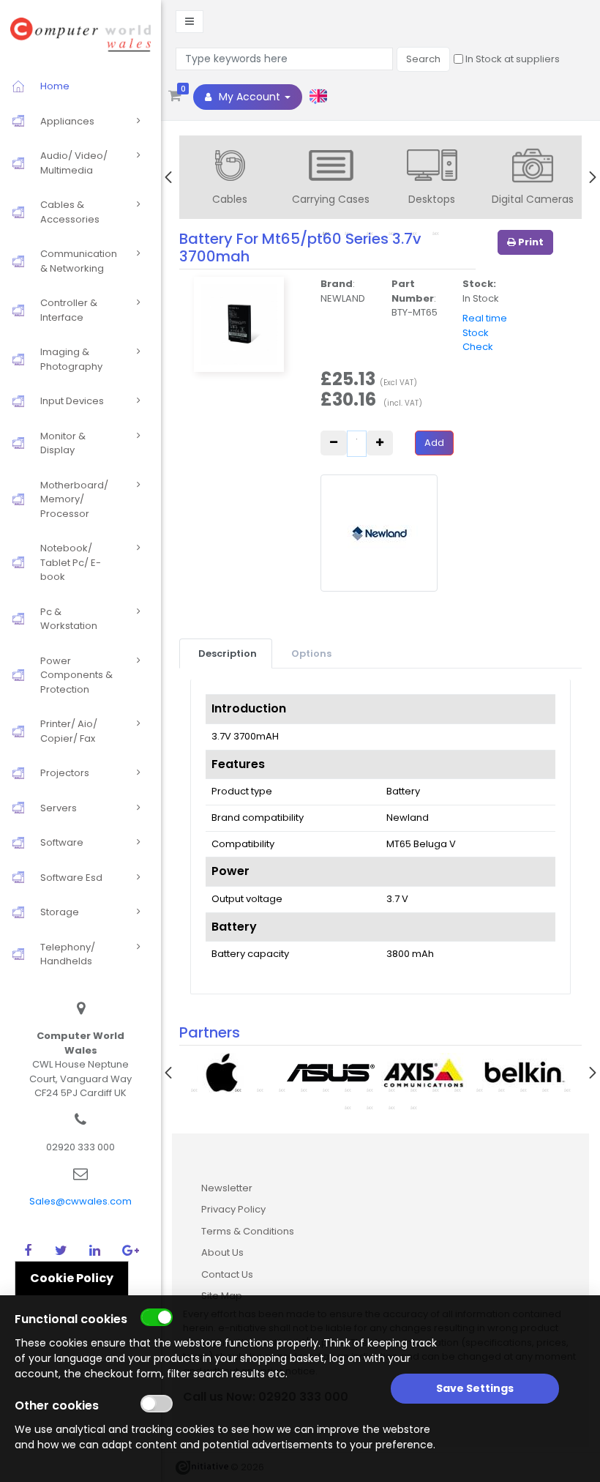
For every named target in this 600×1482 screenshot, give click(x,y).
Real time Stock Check (484, 332)
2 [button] (216, 1089)
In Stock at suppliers (511, 59)
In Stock (480, 298)
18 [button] (567, 1089)
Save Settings (475, 1388)
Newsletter (226, 1188)
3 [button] (237, 1089)
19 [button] (347, 1107)
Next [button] (592, 177)
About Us (222, 1252)
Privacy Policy (233, 1209)
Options (311, 653)
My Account (249, 96)
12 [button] (435, 1089)
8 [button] (347, 1089)
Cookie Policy (71, 1278)
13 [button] (457, 1089)
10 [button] (391, 1089)
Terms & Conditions (247, 1231)
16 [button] (523, 1089)
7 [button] (325, 1089)
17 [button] (545, 1089)
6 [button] (303, 1089)
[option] (229, 178)
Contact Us (227, 1274)
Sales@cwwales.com (80, 1201)
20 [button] (369, 1107)
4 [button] (259, 1089)
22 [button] (413, 1107)
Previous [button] (168, 177)
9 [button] (369, 1089)
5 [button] (281, 1089)
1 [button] (194, 1089)
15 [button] (501, 1089)
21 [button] (391, 1107)
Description (227, 653)
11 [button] (413, 1089)
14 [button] (479, 1089)
